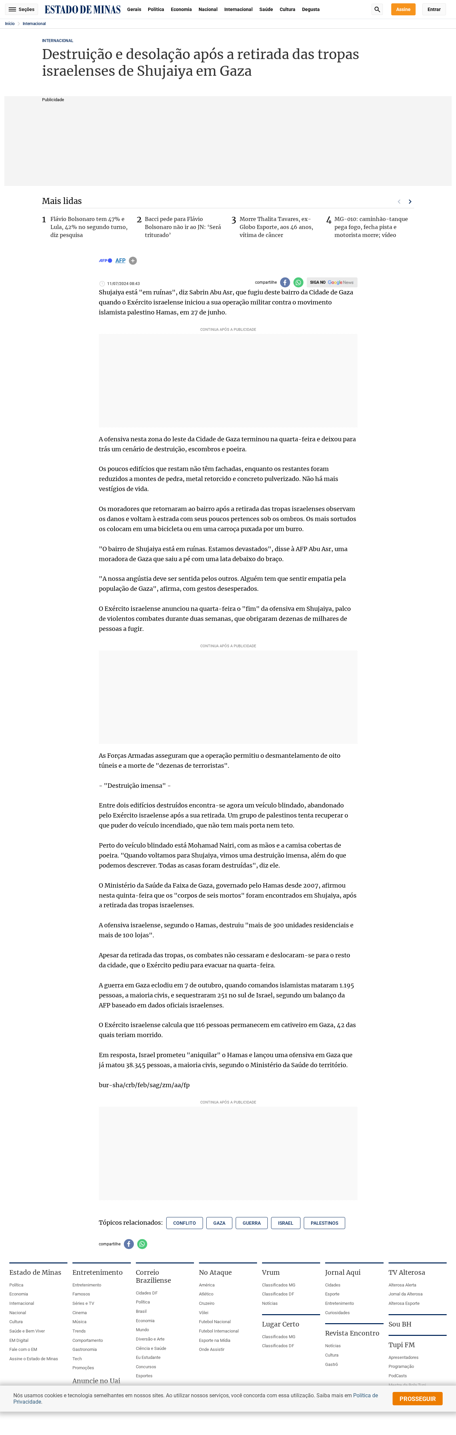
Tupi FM (402, 1345)
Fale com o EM (23, 1349)
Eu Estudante (148, 1357)
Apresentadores (404, 1357)
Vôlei (203, 1312)
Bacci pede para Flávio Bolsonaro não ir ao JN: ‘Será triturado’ (183, 227)
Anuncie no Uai (96, 1381)
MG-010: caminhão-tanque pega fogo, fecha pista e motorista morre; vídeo (371, 227)
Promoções (83, 1367)
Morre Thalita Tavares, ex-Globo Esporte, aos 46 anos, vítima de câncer (276, 227)
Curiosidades (337, 1312)
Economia (181, 9)
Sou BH (400, 1324)
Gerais (134, 9)
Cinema (79, 1312)
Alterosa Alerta (402, 1284)
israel (285, 1223)
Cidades (332, 1284)
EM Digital (18, 1340)
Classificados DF (278, 1293)
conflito (184, 1223)
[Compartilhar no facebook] (285, 282)
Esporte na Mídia (214, 1340)
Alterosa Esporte (404, 1303)
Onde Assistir (211, 1349)
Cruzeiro (206, 1303)
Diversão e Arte (150, 1339)
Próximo (410, 202)
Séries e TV (83, 1303)
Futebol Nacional (215, 1321)
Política (156, 9)
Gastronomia (84, 1349)
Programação (401, 1366)
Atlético (206, 1293)
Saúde (266, 9)
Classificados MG (278, 1284)
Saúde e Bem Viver (27, 1331)
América (207, 1284)
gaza (219, 1223)
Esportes (144, 1375)
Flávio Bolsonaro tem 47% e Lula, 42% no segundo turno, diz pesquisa (89, 227)
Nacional (208, 9)
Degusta (311, 9)
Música (79, 1321)
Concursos (146, 1366)
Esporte (332, 1293)
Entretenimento (86, 1284)
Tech (77, 1358)
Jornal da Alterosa (406, 1293)
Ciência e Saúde (151, 1348)
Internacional (238, 9)
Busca (377, 9)
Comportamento (87, 1340)
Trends (79, 1331)
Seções (26, 9)
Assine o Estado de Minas (33, 1358)
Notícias (270, 1303)
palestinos (324, 1223)
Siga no (317, 282)
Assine (403, 9)
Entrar (434, 9)
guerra (252, 1223)
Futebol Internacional (219, 1331)
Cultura (287, 9)
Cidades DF (147, 1292)
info (133, 261)
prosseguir (418, 1398)
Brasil (141, 1311)
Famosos (81, 1293)
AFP (121, 260)
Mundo (142, 1329)
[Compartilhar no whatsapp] (298, 282)
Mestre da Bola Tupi (407, 1385)
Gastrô (331, 1364)
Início (10, 24)
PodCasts (398, 1375)
